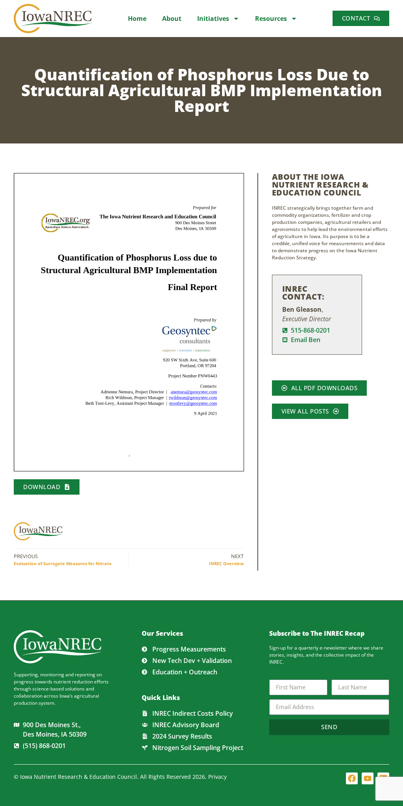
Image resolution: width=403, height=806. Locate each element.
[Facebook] (352, 778)
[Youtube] (367, 778)
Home (137, 18)
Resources (271, 18)
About (171, 18)
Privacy (217, 776)
